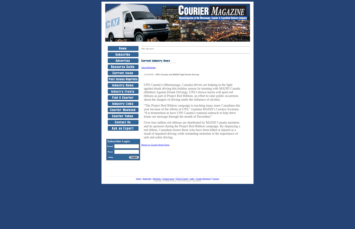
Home (138, 179)
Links (192, 179)
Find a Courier (182, 179)
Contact (215, 179)
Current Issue (168, 179)
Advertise (157, 179)
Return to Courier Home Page (155, 145)
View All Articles (148, 67)
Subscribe (147, 179)
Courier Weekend (203, 179)
